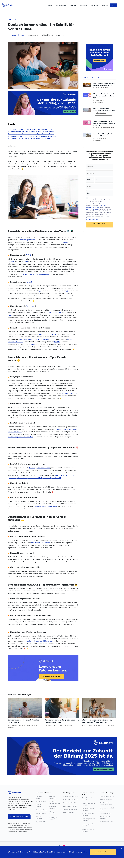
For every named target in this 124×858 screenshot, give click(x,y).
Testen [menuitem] (113, 5)
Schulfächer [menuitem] (83, 5)
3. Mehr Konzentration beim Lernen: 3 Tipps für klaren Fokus (31, 134)
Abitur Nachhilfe (68, 812)
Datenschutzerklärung (92, 209)
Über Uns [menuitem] (105, 5)
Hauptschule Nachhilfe (70, 799)
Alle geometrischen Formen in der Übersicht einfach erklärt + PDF (104, 96)
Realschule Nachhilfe (70, 809)
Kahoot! (29, 282)
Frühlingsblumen (105, 813)
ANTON (29, 255)
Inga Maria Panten (101, 138)
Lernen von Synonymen (26, 240)
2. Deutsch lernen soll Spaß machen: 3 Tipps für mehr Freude (31, 131)
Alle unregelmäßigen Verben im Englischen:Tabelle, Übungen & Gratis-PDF (104, 123)
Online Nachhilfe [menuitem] (61, 5)
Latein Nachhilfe (41, 813)
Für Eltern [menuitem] (73, 5)
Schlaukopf (30, 306)
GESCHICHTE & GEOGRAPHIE (103, 115)
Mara (97, 87)
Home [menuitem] (50, 5)
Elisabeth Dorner (18, 35)
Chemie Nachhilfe (41, 810)
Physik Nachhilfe (41, 821)
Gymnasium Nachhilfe (70, 803)
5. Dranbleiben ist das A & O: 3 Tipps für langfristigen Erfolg (30, 138)
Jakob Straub (100, 100)
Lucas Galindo (88, 725)
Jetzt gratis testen (19, 817)
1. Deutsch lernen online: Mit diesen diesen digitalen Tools (30, 129)
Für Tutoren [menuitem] (95, 5)
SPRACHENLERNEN (108, 127)
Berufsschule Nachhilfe (70, 806)
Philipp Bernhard (101, 113)
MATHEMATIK (99, 102)
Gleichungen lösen (106, 799)
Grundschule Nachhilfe (70, 796)
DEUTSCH (12, 20)
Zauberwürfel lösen (106, 821)
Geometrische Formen (107, 796)
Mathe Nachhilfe (41, 801)
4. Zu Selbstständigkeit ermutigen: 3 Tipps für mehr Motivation (32, 136)
